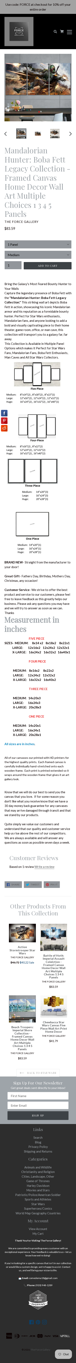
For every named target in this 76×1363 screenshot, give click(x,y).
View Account (38, 1229)
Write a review (44, 866)
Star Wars (38, 1204)
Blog (38, 1142)
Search (38, 1137)
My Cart (38, 1233)
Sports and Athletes (38, 1199)
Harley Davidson (38, 1185)
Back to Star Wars (41, 1072)
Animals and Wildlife (38, 1167)
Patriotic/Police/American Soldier (38, 1195)
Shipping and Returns (38, 1151)
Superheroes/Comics (38, 1208)
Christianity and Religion (38, 1172)
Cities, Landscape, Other (38, 1176)
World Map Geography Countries (38, 1213)
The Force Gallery (40, 1349)
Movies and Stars (38, 1190)
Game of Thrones (38, 1181)
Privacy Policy (38, 1146)
